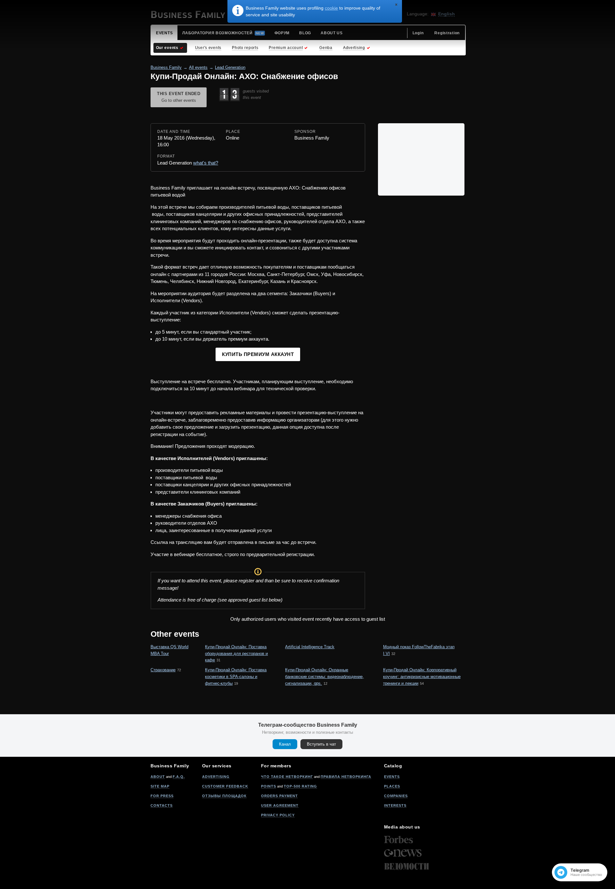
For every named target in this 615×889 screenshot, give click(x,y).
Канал (285, 744)
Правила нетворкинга (346, 777)
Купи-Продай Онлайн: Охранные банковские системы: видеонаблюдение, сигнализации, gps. (324, 676)
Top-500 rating (300, 786)
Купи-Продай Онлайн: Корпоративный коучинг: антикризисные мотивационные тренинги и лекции (422, 676)
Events (392, 777)
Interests (395, 805)
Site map (160, 786)
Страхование (163, 669)
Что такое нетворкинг (287, 777)
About (158, 777)
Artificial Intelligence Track (309, 646)
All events (198, 67)
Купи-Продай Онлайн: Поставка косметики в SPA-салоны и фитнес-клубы (235, 676)
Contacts (162, 805)
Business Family (166, 67)
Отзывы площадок (224, 796)
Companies (396, 796)
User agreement (280, 805)
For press (162, 796)
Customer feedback (225, 786)
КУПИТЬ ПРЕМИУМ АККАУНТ (258, 354)
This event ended (178, 97)
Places (392, 786)
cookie (331, 8)
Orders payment (279, 796)
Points (268, 786)
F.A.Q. (179, 777)
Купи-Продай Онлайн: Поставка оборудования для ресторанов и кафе (236, 653)
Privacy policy (278, 815)
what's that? (205, 163)
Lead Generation (230, 67)
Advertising (216, 777)
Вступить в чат (321, 744)
